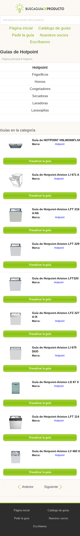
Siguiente (51, 487)
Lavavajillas (40, 110)
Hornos (40, 81)
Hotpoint (59, 144)
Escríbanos (40, 42)
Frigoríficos (40, 74)
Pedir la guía (23, 35)
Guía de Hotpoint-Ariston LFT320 (55, 278)
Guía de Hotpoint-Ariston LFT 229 (55, 243)
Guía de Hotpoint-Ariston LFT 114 (55, 416)
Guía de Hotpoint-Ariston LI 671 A (55, 174)
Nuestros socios (54, 35)
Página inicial (21, 28)
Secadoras (40, 96)
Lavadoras (40, 103)
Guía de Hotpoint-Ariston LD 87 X (55, 382)
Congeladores (40, 89)
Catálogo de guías (54, 28)
